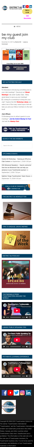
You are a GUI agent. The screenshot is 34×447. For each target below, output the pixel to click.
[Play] (4, 317)
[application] (17, 310)
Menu (18, 26)
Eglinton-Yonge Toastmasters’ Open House (16, 176)
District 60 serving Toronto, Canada (12, 8)
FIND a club (27, 11)
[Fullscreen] (30, 317)
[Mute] (27, 317)
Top (32, 444)
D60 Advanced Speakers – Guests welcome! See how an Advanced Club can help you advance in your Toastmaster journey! (16, 167)
